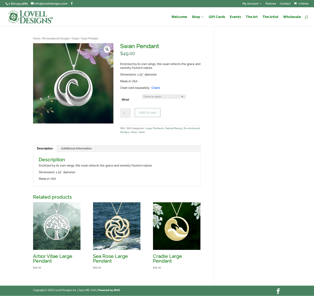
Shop (196, 17)
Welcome (179, 17)
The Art (252, 17)
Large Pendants (154, 128)
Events (235, 17)
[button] (107, 49)
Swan (75, 38)
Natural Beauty (173, 128)
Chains (155, 88)
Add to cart (147, 113)
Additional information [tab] (76, 148)
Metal (125, 99)
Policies (270, 3)
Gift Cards (217, 17)
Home (36, 38)
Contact (285, 3)
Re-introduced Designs (56, 38)
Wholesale (292, 17)
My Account (250, 3)
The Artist (270, 17)
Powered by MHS (109, 290)
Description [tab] (45, 148)
